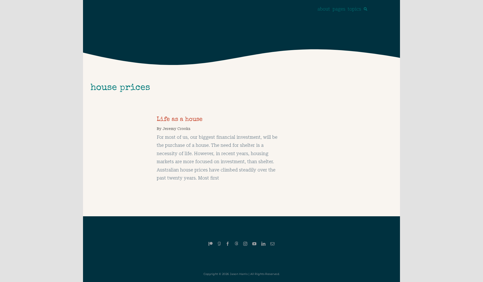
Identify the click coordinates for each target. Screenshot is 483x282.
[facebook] (228, 244)
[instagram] (245, 244)
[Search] (365, 9)
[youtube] (254, 244)
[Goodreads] (219, 244)
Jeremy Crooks (176, 129)
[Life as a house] (118, 119)
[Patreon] (211, 244)
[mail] (272, 244)
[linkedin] (263, 244)
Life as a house (180, 120)
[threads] (236, 243)
